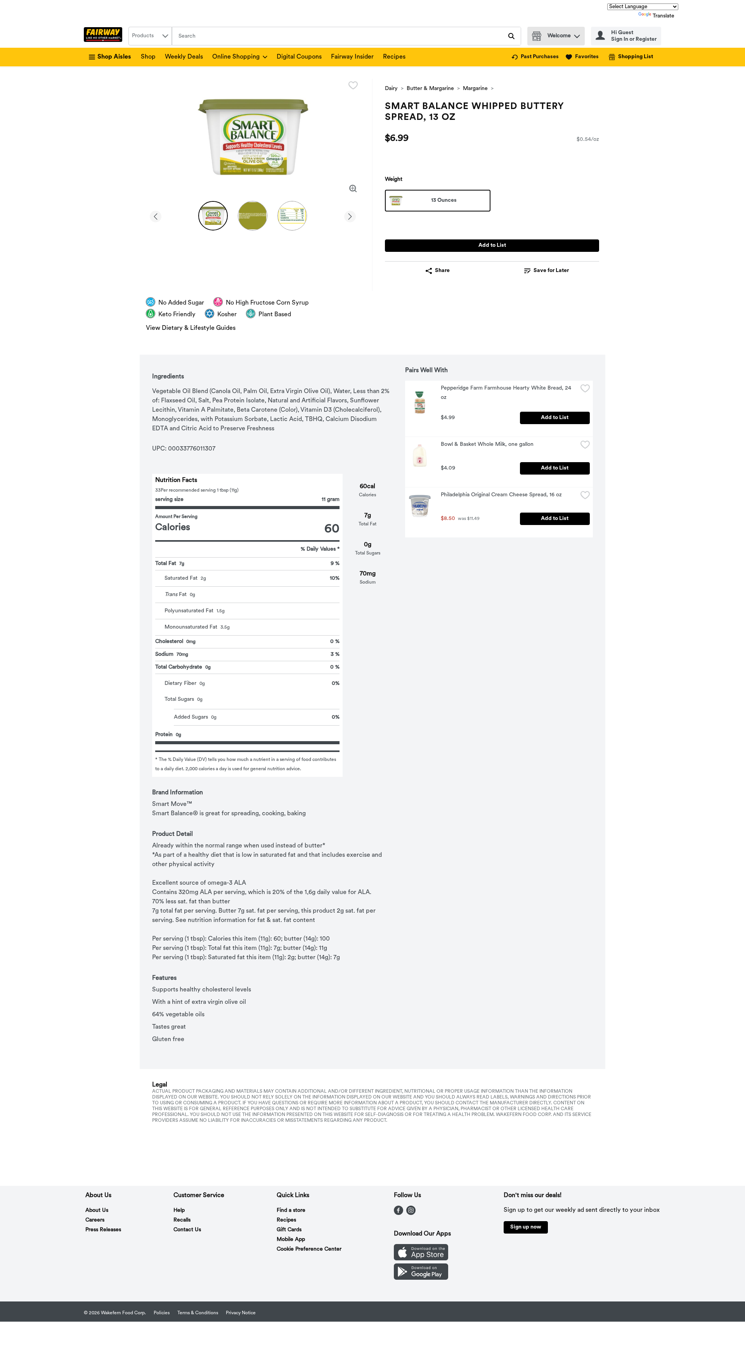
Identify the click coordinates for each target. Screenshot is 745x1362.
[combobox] (150, 36)
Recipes (394, 57)
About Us (96, 1210)
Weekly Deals (184, 57)
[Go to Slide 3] (292, 215)
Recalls (182, 1220)
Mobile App (291, 1239)
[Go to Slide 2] (252, 215)
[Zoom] (353, 188)
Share (442, 271)
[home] (104, 36)
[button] (577, 34)
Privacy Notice (241, 1313)
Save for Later (551, 271)
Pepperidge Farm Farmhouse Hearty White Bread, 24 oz (507, 392)
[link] (535, 57)
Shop (148, 57)
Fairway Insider (352, 57)
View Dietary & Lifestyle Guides (191, 328)
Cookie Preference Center (309, 1249)
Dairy (391, 89)
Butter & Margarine (430, 89)
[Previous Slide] (155, 215)
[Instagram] (411, 1213)
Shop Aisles (114, 57)
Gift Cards (289, 1230)
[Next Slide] (350, 215)
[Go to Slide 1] (213, 215)
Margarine (475, 89)
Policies (162, 1313)
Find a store (291, 1210)
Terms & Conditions (197, 1313)
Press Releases (103, 1230)
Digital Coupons (299, 57)
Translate (663, 16)
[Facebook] (398, 1213)
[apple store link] (421, 1259)
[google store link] (421, 1278)
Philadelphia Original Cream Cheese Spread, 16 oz (501, 495)
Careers (94, 1220)
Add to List (492, 245)
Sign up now (525, 1227)
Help (179, 1210)
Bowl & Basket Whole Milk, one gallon (487, 444)
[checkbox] (353, 85)
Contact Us (187, 1230)
